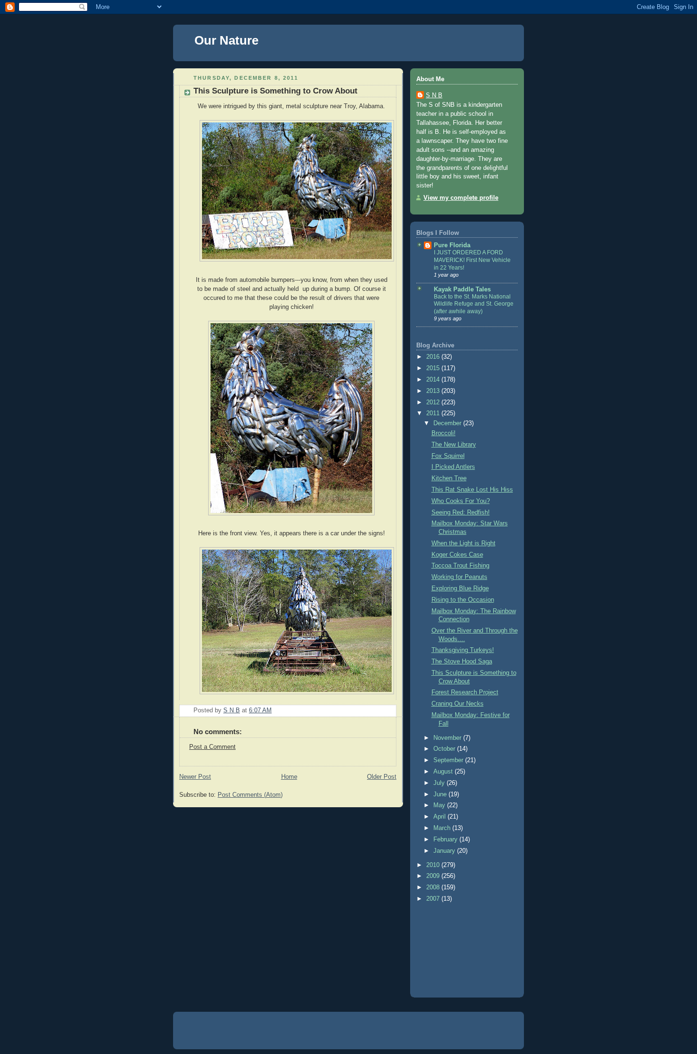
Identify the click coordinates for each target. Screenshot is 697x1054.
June (441, 794)
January (445, 851)
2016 (433, 357)
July (440, 783)
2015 (433, 368)
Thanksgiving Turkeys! (462, 650)
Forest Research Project (464, 692)
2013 (433, 391)
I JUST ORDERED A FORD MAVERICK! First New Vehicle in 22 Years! (472, 259)
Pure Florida (452, 245)
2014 (433, 379)
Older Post (381, 777)
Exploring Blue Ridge (460, 588)
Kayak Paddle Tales (462, 289)
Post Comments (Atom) (250, 795)
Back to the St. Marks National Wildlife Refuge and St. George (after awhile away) (474, 304)
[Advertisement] (459, 947)
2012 (433, 402)
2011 (433, 413)
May (440, 805)
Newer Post (195, 777)
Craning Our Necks (457, 703)
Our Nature (226, 40)
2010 (433, 865)
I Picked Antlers (453, 467)
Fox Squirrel (448, 456)
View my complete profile (460, 198)
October (445, 749)
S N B (434, 95)
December (448, 423)
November (448, 738)
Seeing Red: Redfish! (460, 512)
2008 (433, 887)
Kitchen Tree (449, 478)
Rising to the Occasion (462, 600)
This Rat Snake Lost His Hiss (472, 489)
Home (289, 777)
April (440, 816)
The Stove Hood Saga (461, 661)
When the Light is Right (463, 543)
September (449, 760)
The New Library (453, 444)
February (446, 839)
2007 (433, 898)
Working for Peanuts (459, 577)
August (444, 771)
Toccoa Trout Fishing (460, 565)
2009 (433, 876)
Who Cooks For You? (460, 501)
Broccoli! (443, 433)
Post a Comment (212, 747)
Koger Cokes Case (457, 554)
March (442, 828)
